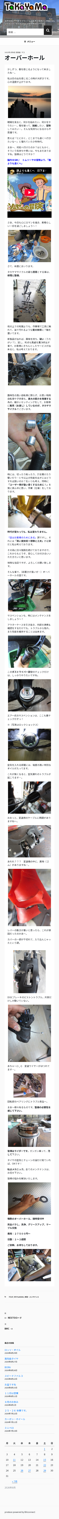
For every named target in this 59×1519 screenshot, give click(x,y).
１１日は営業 (11, 1393)
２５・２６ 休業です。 (16, 1410)
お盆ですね (10, 1384)
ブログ (11, 1297)
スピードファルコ (14, 1375)
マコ (23, 52)
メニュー (31, 41)
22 (44, 1465)
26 (22, 1470)
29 (44, 1470)
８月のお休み (11, 1402)
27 (29, 1470)
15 (44, 1459)
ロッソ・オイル (13, 1350)
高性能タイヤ (11, 1358)
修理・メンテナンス (32, 1297)
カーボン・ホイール (15, 1419)
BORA (8, 1367)
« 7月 (14, 1481)
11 (14, 1459)
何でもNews (19, 1297)
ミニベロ (9, 1427)
